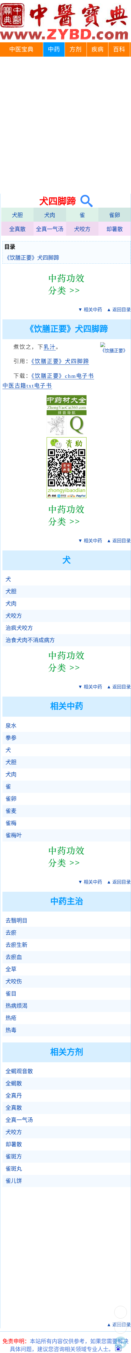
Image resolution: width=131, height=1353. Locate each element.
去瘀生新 (16, 945)
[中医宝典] (64, 38)
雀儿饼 (13, 1181)
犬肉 (49, 215)
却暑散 (114, 229)
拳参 (10, 738)
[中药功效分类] (67, 299)
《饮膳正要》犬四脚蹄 (31, 258)
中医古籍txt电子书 (27, 386)
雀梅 (10, 823)
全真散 (17, 229)
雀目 (10, 994)
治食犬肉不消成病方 (30, 640)
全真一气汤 (49, 229)
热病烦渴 (16, 1006)
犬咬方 (82, 229)
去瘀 (10, 933)
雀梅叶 (13, 835)
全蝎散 (13, 1084)
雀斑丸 (13, 1169)
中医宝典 (21, 49)
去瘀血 (13, 957)
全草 (10, 969)
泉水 (10, 726)
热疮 (10, 1018)
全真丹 (13, 1096)
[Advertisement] (65, 125)
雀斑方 (13, 1157)
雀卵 (114, 215)
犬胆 (17, 215)
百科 (119, 49)
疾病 (97, 49)
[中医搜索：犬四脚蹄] (84, 201)
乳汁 (50, 347)
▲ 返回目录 (119, 309)
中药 (54, 49)
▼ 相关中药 (90, 309)
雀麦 (10, 811)
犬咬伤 (13, 982)
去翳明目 (16, 921)
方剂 (75, 49)
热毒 (10, 1030)
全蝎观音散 (19, 1071)
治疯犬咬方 (19, 628)
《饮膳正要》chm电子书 (62, 376)
